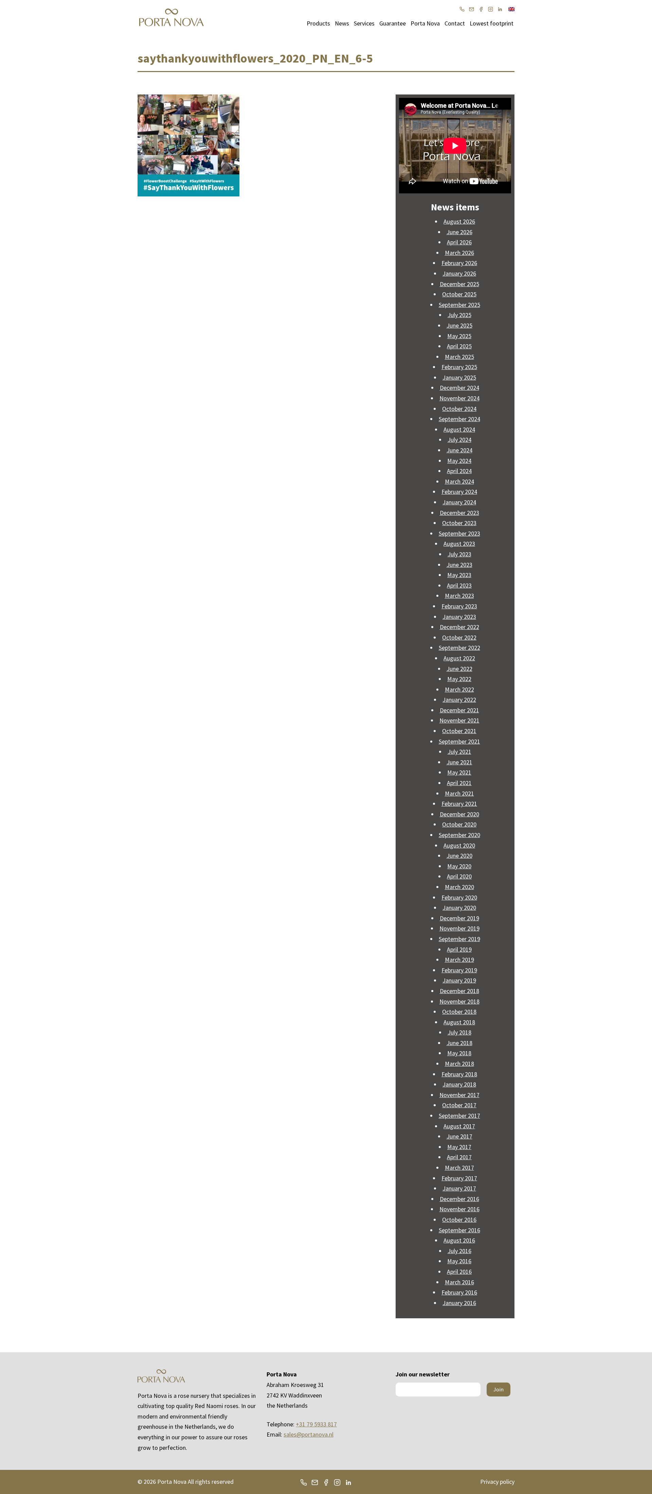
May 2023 (459, 575)
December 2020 (459, 814)
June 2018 (459, 1043)
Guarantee (392, 23)
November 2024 (459, 398)
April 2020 (459, 876)
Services (364, 23)
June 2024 (459, 450)
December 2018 (459, 991)
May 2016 (459, 1261)
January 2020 (459, 907)
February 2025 (459, 367)
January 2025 (459, 377)
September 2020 (459, 835)
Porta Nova (425, 23)
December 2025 (459, 284)
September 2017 (459, 1115)
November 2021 (459, 720)
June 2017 (459, 1136)
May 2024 (459, 461)
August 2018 (459, 1022)
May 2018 (459, 1053)
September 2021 (459, 741)
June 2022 (459, 669)
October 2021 (459, 731)
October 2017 (459, 1105)
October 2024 (459, 409)
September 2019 (459, 939)
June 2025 (459, 325)
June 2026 (459, 232)
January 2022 (459, 699)
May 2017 (459, 1147)
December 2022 (459, 627)
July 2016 (459, 1251)
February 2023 (459, 606)
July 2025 (459, 315)
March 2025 (459, 357)
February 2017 (459, 1178)
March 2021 (459, 793)
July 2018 (459, 1032)
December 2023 (459, 513)
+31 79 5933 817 (316, 1424)
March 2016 (459, 1282)
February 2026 (459, 263)
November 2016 (459, 1209)
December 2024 (459, 388)
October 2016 (459, 1219)
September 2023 (459, 533)
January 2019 (459, 980)
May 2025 (459, 336)
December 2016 (459, 1199)
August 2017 (459, 1126)
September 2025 (459, 305)
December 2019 (459, 918)
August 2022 (459, 658)
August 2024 (459, 429)
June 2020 (459, 855)
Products (318, 23)
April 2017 (459, 1157)
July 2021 (459, 751)
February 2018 (459, 1074)
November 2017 (459, 1095)
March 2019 (459, 959)
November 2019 (459, 928)
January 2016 (459, 1303)
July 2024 (459, 440)
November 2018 (459, 1001)
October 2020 (459, 824)
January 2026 (459, 273)
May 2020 (459, 866)
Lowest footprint (491, 23)
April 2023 (459, 585)
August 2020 (459, 845)
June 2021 (459, 762)
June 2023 (459, 565)
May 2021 (459, 772)
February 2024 (459, 492)
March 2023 (459, 596)
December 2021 (459, 710)
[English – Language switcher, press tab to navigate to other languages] (511, 8)
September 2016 (459, 1230)
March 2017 (459, 1167)
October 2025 (459, 294)
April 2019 (459, 949)
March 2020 (459, 887)
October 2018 (459, 1011)
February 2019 (459, 970)
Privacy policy (497, 1482)
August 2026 (459, 221)
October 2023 (459, 523)
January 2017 (459, 1188)
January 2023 (459, 617)
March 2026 (459, 253)
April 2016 (459, 1271)
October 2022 (459, 637)
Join (498, 1389)
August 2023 (459, 544)
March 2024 (459, 481)
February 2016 (459, 1292)
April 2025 (459, 346)
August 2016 (459, 1240)
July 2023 (459, 554)
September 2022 (459, 648)
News (342, 23)
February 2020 (459, 897)
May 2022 (459, 679)
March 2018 (459, 1063)
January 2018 (459, 1084)
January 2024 (459, 502)
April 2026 (459, 242)
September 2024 (459, 419)
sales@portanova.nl (308, 1434)
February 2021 (459, 803)
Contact (455, 23)
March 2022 (459, 689)
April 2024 (459, 471)
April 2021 (459, 783)
